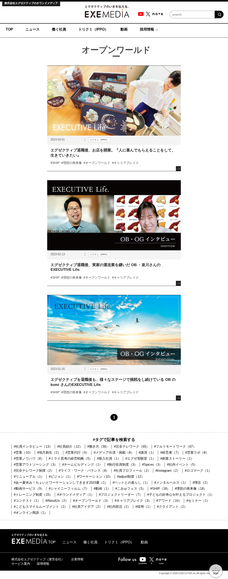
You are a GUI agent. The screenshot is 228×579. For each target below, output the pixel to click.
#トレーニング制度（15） (33, 494)
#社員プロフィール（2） (132, 470)
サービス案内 (20, 563)
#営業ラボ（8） (197, 452)
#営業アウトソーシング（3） (35, 464)
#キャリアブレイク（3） (133, 500)
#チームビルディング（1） (82, 464)
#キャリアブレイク (125, 163)
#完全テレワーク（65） (131, 446)
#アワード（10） (169, 500)
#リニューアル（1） (29, 476)
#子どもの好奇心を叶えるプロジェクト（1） (180, 494)
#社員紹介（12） (70, 446)
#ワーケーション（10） (94, 476)
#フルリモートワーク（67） (175, 446)
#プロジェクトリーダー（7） (120, 494)
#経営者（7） (170, 452)
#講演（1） (147, 452)
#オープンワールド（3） (91, 500)
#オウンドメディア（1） (75, 494)
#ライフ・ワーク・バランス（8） (84, 470)
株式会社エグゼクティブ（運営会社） (37, 559)
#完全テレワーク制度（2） (34, 470)
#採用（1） (143, 506)
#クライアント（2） (172, 506)
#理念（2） (201, 482)
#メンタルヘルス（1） (171, 482)
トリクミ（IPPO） (119, 542)
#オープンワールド (96, 163)
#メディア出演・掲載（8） (114, 452)
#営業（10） (23, 452)
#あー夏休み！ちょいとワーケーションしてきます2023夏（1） (61, 482)
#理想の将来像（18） (191, 488)
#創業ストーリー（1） (177, 458)
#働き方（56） (98, 446)
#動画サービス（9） (29, 488)
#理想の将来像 (71, 163)
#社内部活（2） (119, 506)
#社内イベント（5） (182, 464)
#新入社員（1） (109, 458)
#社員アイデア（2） (87, 506)
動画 (144, 542)
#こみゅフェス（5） (130, 488)
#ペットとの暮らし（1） (131, 482)
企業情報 (77, 559)
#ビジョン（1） (60, 476)
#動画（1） (102, 488)
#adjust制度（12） (131, 476)
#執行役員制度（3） (122, 464)
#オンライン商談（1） (30, 512)
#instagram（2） (167, 470)
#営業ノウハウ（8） (29, 458)
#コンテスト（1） (27, 500)
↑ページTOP (216, 571)
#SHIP (55, 163)
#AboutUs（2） (56, 500)
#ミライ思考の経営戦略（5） (70, 458)
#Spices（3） (152, 464)
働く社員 (90, 542)
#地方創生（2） (49, 452)
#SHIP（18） (160, 488)
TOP (52, 542)
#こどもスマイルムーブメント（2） (40, 506)
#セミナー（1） (198, 500)
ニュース (69, 542)
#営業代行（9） (77, 452)
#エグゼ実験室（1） (140, 458)
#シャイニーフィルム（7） (69, 488)
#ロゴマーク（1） (198, 470)
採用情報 (43, 563)
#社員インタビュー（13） (33, 446)
